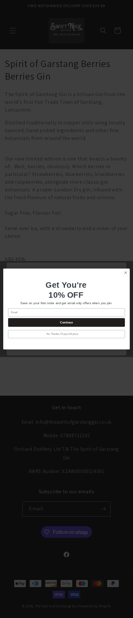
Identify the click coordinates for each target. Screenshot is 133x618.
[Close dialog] (125, 272)
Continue (66, 322)
